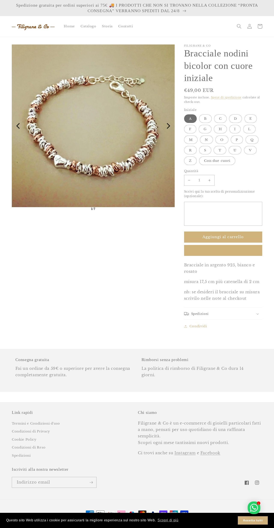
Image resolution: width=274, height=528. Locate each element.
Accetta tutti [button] (253, 520)
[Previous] (18, 126)
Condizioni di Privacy (31, 431)
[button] (239, 26)
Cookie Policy (24, 439)
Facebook (210, 453)
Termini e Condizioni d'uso (36, 423)
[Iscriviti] (91, 482)
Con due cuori (217, 161)
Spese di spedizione (226, 97)
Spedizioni (21, 455)
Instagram (185, 453)
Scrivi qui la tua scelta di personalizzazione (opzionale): (219, 194)
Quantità (191, 171)
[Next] (168, 126)
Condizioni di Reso (29, 447)
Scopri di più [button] (168, 520)
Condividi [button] (198, 326)
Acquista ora (223, 250)
